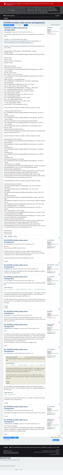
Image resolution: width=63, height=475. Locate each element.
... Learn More (15, 4)
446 (51, 266)
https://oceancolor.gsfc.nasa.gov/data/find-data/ (16, 41)
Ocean (15, 236)
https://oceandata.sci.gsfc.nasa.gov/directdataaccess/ (18, 42)
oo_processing (50, 240)
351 (51, 241)
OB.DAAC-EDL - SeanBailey (51, 325)
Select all (10, 287)
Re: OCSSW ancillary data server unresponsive (16, 241)
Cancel (16, 469)
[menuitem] (28, 447)
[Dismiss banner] (58, 3)
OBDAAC (10, 236)
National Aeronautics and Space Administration (11, 453)
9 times (53, 333)
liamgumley (50, 27)
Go (21, 469)
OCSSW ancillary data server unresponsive (24, 22)
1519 (51, 327)
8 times (53, 272)
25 (50, 29)
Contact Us (58, 449)
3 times (53, 247)
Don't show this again (8, 15)
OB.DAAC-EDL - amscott (53, 264)
